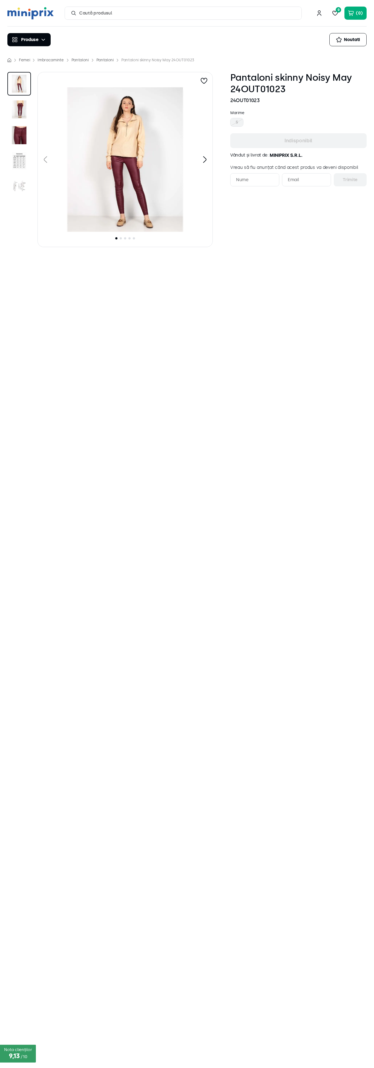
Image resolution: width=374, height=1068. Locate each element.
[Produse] (29, 39)
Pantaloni (80, 60)
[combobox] (183, 13)
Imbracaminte (51, 60)
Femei (24, 60)
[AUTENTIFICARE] (319, 13)
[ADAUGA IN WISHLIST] (204, 80)
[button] (125, 159)
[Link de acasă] (9, 60)
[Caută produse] (73, 13)
